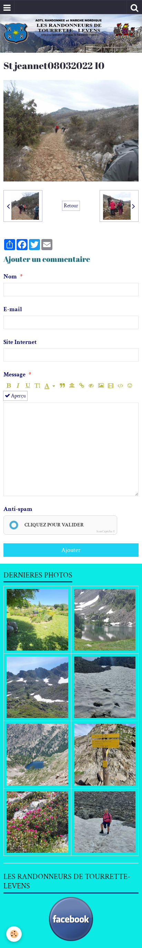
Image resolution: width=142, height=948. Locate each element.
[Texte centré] (72, 386)
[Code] (120, 386)
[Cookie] (14, 934)
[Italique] (18, 386)
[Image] (101, 386)
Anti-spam (17, 509)
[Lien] (82, 386)
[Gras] (8, 386)
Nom (10, 276)
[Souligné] (28, 386)
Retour (71, 205)
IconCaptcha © (106, 531)
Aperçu (18, 395)
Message (14, 374)
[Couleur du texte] (49, 386)
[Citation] (62, 386)
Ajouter (71, 550)
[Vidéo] (110, 386)
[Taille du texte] (37, 386)
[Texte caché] (91, 386)
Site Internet (20, 342)
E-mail (12, 309)
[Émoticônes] (130, 386)
